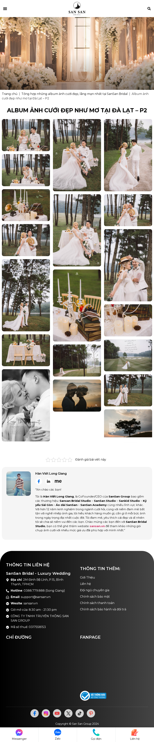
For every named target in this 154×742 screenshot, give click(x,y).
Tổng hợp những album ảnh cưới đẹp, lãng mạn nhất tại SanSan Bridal (74, 94)
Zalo (57, 738)
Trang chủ (9, 94)
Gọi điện (96, 738)
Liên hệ (135, 738)
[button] (5, 8)
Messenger (19, 738)
